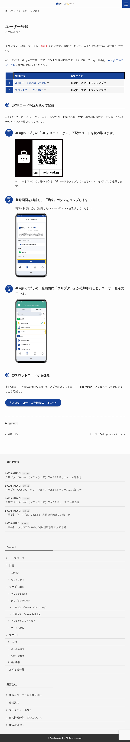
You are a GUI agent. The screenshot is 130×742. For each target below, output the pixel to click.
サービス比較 (17, 627)
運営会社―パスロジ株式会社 (25, 695)
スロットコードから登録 (29, 90)
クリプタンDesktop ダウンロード (29, 607)
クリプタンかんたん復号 (23, 620)
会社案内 (14, 702)
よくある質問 (17, 648)
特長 (11, 565)
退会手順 (15, 662)
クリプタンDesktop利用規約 (27, 614)
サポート (14, 634)
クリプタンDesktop (20, 600)
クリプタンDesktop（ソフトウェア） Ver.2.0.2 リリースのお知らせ (43, 477)
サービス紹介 (16, 586)
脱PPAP (15, 572)
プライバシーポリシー (21, 710)
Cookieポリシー (18, 725)
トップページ (16, 558)
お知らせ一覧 (16, 669)
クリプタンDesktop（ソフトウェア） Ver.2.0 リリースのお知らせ (42, 502)
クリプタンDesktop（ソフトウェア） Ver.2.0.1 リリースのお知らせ (43, 489)
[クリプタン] (65, 4)
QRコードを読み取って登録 (31, 83)
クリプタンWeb (19, 593)
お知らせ (26, 473)
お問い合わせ (17, 655)
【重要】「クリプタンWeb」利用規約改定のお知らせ (35, 527)
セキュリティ (17, 579)
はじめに (13, 423)
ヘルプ (14, 641)
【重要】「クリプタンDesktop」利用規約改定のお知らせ (37, 514)
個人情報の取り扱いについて (25, 717)
